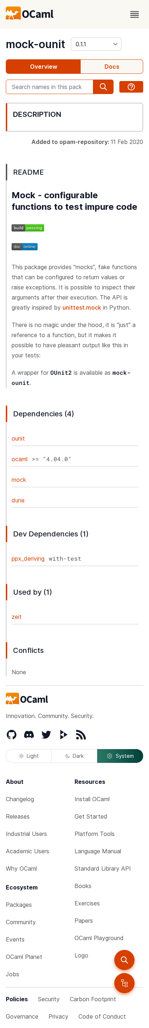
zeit (17, 616)
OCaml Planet (24, 956)
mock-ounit (35, 44)
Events (15, 939)
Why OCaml (21, 868)
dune (18, 500)
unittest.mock (82, 307)
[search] (124, 960)
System (125, 756)
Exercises (87, 903)
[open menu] (134, 14)
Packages (19, 904)
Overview (43, 66)
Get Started (90, 816)
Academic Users (27, 851)
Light (33, 756)
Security (49, 999)
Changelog (20, 799)
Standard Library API (102, 868)
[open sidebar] (124, 983)
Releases (18, 816)
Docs (112, 66)
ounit (18, 438)
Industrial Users (26, 833)
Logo (81, 955)
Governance (22, 1016)
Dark (78, 756)
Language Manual (97, 851)
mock (19, 479)
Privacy (58, 1016)
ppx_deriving (28, 558)
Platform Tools (94, 833)
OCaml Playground (99, 938)
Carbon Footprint (93, 999)
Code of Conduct (102, 1016)
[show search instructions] (131, 87)
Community (21, 922)
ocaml (19, 459)
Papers (83, 920)
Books (82, 885)
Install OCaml (92, 799)
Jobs (12, 974)
